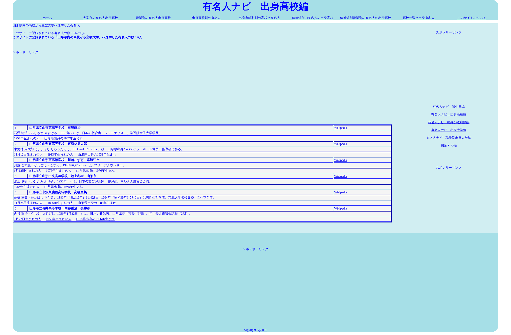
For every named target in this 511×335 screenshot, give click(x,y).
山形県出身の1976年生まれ (95, 170)
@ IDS (262, 330)
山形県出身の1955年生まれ (63, 186)
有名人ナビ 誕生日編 (449, 106)
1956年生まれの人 (58, 219)
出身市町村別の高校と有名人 (259, 18)
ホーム (47, 18)
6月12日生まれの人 (27, 170)
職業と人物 (449, 145)
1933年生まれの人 (60, 154)
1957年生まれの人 (27, 138)
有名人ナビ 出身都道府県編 (448, 122)
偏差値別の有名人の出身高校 (312, 18)
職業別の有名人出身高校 (153, 18)
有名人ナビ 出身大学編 (448, 130)
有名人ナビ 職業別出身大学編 (448, 137)
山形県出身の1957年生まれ (63, 138)
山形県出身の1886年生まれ (97, 203)
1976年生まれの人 (58, 170)
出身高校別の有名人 (206, 18)
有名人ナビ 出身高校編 (448, 114)
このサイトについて (471, 18)
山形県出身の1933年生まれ (97, 154)
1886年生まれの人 (60, 203)
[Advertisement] (132, 82)
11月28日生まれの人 (28, 203)
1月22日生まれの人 (27, 219)
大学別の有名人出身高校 (100, 18)
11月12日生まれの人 (28, 154)
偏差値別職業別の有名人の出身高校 (365, 18)
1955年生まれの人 (27, 186)
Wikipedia (340, 127)
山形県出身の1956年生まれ (95, 219)
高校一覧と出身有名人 (419, 18)
